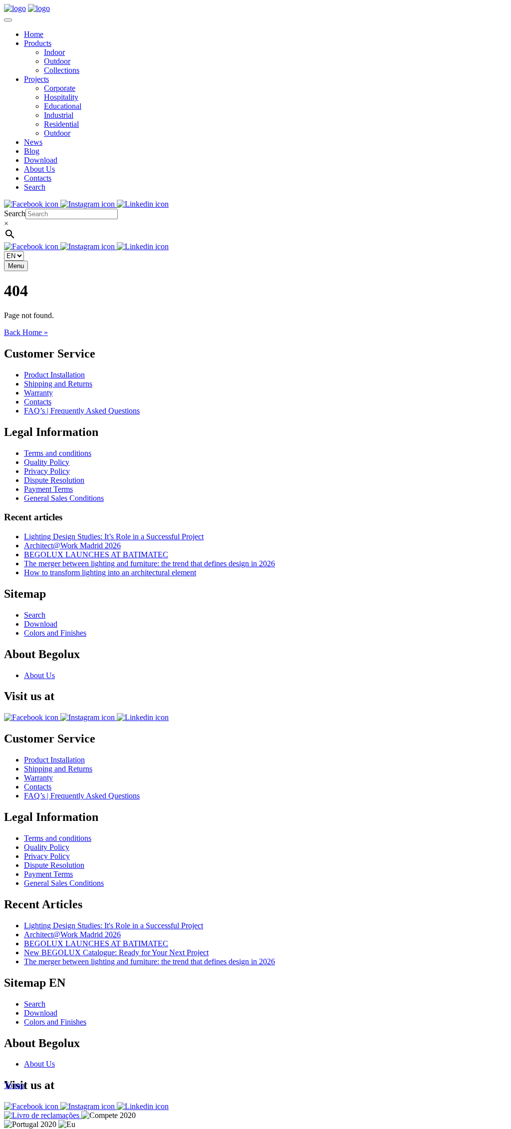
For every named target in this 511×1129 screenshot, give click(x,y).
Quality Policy (46, 462)
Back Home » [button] (26, 332)
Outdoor (57, 61)
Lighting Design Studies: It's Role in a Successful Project (113, 925)
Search (34, 187)
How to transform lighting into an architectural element (110, 572)
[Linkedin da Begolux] (143, 204)
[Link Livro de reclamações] (42, 1115)
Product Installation (54, 375)
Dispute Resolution (54, 480)
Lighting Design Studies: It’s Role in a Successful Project (114, 536)
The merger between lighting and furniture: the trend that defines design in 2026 (149, 563)
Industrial (58, 115)
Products (37, 43)
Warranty (38, 392)
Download (40, 160)
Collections (61, 70)
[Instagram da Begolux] (88, 204)
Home (33, 34)
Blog (31, 151)
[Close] (8, 19)
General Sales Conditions (64, 498)
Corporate (59, 88)
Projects (36, 79)
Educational (62, 106)
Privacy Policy (47, 471)
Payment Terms (48, 489)
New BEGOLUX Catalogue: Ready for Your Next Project (116, 952)
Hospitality (61, 97)
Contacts (37, 178)
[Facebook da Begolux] (32, 204)
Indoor (54, 52)
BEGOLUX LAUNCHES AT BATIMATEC (96, 554)
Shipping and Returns (58, 383)
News (33, 142)
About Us (39, 169)
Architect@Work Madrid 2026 (72, 545)
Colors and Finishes (55, 633)
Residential (61, 124)
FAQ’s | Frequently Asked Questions (82, 410)
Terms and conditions (57, 453)
